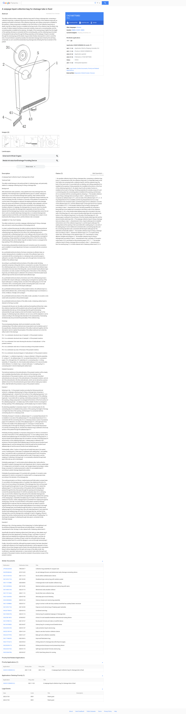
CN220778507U (7, 610)
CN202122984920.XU (9, 670)
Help (115, 711)
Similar (95, 22)
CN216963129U (7, 589)
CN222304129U (7, 628)
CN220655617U (7, 645)
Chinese (79, 27)
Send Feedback (79, 711)
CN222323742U (7, 649)
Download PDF (73, 22)
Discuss (92, 73)
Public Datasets (91, 711)
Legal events (73, 68)
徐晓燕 (82, 30)
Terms (100, 711)
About (71, 711)
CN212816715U (7, 579)
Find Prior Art (85, 22)
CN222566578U (7, 652)
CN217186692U (7, 638)
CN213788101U (7, 621)
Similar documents (82, 68)
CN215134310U (7, 575)
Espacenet (78, 73)
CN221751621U (7, 642)
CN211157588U (7, 582)
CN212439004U (7, 586)
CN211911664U (7, 593)
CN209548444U (7, 572)
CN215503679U (7, 614)
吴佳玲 (78, 30)
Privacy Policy (108, 711)
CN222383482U (7, 600)
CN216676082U (7, 624)
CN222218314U (7, 631)
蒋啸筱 (74, 30)
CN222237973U (7, 635)
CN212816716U (7, 607)
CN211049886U (7, 603)
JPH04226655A (7, 568)
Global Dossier (85, 73)
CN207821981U (7, 617)
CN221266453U (7, 596)
